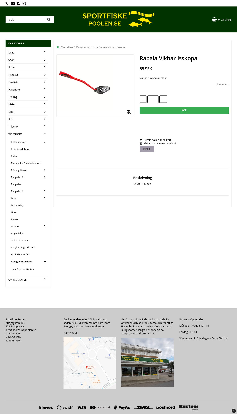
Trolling (12, 97)
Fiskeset (13, 74)
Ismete (15, 226)
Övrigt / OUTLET (18, 279)
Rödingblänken (19, 170)
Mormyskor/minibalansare (26, 163)
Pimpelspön (17, 177)
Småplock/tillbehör (23, 269)
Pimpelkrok (17, 191)
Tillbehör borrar (20, 240)
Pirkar (14, 156)
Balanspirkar (18, 142)
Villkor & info (13, 337)
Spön (11, 60)
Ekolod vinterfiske (21, 254)
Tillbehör (13, 126)
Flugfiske (13, 82)
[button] (221, 20)
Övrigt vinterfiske (21, 261)
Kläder (12, 119)
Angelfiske (17, 233)
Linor (11, 111)
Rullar (11, 67)
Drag (11, 52)
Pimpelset (16, 184)
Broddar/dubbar (20, 149)
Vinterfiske (15, 134)
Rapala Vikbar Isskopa (112, 47)
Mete (11, 104)
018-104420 (13, 333)
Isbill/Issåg (17, 205)
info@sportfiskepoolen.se (21, 330)
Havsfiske (14, 89)
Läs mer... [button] (223, 84)
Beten (14, 219)
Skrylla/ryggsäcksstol (23, 247)
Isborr (14, 198)
